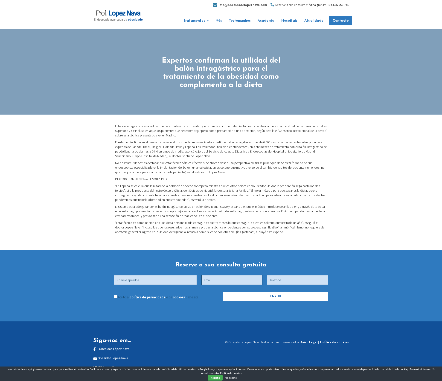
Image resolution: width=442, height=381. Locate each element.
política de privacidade (147, 297)
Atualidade (313, 21)
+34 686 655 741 (338, 5)
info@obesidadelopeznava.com (242, 5)
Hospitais (289, 21)
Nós (218, 21)
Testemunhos (240, 21)
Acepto (215, 377)
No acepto (231, 377)
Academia (266, 21)
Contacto (341, 21)
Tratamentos (194, 21)
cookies (179, 297)
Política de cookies (334, 342)
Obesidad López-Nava (114, 349)
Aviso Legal (308, 342)
